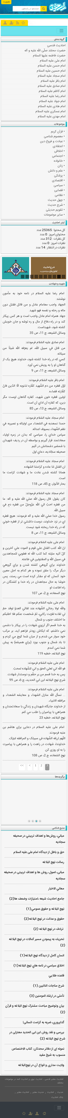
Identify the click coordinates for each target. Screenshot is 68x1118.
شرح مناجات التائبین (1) (48, 986)
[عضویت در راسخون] (11, 22)
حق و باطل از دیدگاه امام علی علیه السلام (38, 852)
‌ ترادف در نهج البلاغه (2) (48, 929)
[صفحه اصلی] (44, 1113)
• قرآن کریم (58, 131)
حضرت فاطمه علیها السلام (49, 56)
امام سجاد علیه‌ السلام (51, 76)
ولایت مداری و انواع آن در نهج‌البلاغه (41, 1065)
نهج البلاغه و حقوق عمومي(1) (45, 909)
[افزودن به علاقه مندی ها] (23, 22)
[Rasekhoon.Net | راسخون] (57, 12)
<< (22, 765)
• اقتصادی (58, 180)
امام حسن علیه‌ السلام (51, 66)
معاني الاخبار (56, 888)
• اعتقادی (59, 146)
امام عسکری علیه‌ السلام (50, 111)
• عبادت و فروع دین (52, 141)
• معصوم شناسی (54, 136)
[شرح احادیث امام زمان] (34, 268)
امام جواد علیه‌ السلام (52, 101)
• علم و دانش (56, 170)
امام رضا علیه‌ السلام (52, 96)
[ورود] (5, 22)
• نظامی (60, 195)
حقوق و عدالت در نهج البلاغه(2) (44, 919)
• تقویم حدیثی (55, 210)
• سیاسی (59, 185)
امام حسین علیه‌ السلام (51, 71)
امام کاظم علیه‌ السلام (52, 91)
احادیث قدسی (56, 45)
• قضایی (59, 190)
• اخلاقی (59, 151)
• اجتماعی (58, 156)
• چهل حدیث (56, 200)
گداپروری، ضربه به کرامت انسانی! (43, 1022)
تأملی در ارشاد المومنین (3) (46, 996)
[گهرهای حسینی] (34, 800)
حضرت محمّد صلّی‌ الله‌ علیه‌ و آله (44, 51)
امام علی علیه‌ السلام (52, 61)
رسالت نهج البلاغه (53, 862)
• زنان (61, 165)
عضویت (6, 2)
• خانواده (59, 161)
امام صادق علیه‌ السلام (51, 86)
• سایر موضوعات (54, 214)
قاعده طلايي (56, 975)
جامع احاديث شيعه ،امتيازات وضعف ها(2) (36, 899)
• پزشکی (59, 175)
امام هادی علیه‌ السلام (51, 106)
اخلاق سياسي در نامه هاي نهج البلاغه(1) (38, 965)
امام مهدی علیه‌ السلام (51, 117)
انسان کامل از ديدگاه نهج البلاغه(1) (42, 955)
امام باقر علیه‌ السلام (53, 81)
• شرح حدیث (56, 205)
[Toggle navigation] (61, 31)
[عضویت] (30, 1113)
